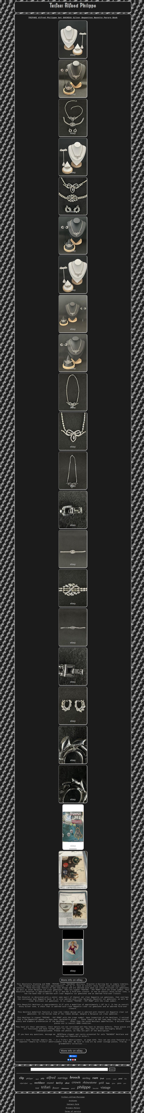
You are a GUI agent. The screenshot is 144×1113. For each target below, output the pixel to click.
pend (120, 1079)
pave (125, 1083)
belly (59, 1083)
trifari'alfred (24, 1083)
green (119, 1083)
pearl (73, 1088)
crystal (114, 1079)
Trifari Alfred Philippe (73, 1097)
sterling (86, 1078)
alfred (51, 1078)
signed (37, 1079)
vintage (105, 1087)
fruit (102, 1078)
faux (108, 1083)
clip (21, 1078)
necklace (39, 1082)
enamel (50, 1082)
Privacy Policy (73, 1108)
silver (67, 1083)
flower (56, 1087)
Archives (73, 1101)
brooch (75, 1077)
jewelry (108, 1079)
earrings (63, 1078)
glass (113, 1083)
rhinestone (90, 1082)
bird (37, 1088)
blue (125, 1079)
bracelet (95, 1088)
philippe (84, 1087)
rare (95, 1078)
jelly (42, 1078)
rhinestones (65, 1088)
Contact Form (73, 1104)
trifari (45, 1087)
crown (76, 1082)
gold (101, 1082)
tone (31, 1083)
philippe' (29, 1078)
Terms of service (73, 1112)
